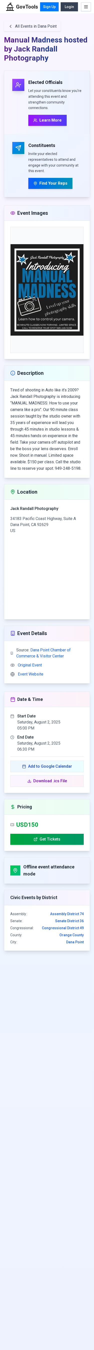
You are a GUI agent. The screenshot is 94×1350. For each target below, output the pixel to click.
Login (69, 7)
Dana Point (75, 942)
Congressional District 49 (63, 928)
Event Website (30, 674)
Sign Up (49, 7)
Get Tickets (50, 839)
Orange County (71, 935)
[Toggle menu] (86, 6)
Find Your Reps (53, 183)
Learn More (50, 120)
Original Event (30, 665)
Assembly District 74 (67, 914)
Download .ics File (50, 780)
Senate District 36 (69, 921)
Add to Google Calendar (50, 766)
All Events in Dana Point (36, 26)
